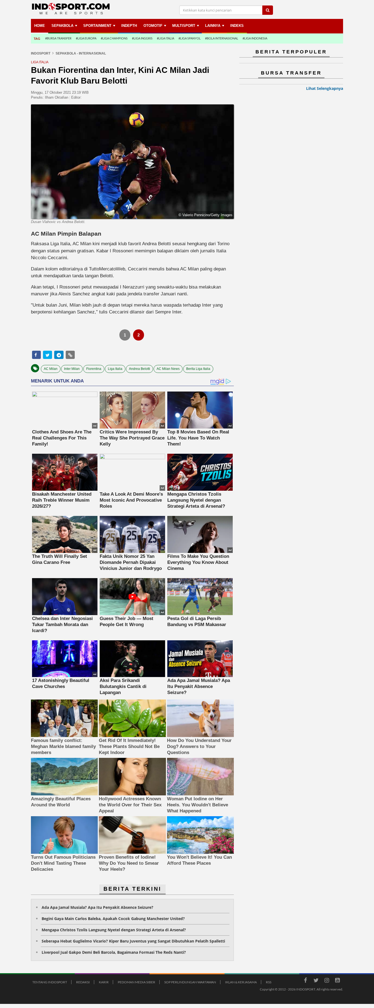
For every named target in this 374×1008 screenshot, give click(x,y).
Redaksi (83, 982)
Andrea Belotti (139, 369)
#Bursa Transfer (58, 38)
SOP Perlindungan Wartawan (190, 982)
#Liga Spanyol (190, 38)
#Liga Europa (86, 38)
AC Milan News (168, 369)
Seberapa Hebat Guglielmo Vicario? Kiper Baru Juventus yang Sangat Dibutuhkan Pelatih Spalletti (133, 941)
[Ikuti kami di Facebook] (305, 981)
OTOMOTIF (152, 26)
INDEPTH (129, 26)
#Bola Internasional (221, 38)
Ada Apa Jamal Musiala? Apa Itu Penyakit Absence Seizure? (97, 907)
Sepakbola (62, 26)
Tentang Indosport (49, 982)
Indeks (237, 26)
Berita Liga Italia (198, 369)
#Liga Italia (165, 38)
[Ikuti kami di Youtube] (337, 981)
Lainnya (212, 26)
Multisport (183, 26)
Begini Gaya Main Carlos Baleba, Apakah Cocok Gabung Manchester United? (113, 918)
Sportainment (97, 26)
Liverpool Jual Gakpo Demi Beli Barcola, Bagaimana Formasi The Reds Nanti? (114, 952)
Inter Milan (72, 369)
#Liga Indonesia (255, 38)
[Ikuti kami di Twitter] (316, 981)
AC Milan (50, 369)
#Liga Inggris (142, 38)
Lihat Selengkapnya (324, 88)
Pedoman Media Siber (136, 982)
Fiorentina (93, 369)
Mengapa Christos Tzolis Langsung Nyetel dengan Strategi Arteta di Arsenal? (114, 929)
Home (39, 26)
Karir (104, 982)
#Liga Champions (114, 38)
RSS (268, 982)
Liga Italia (115, 369)
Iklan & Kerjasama (241, 982)
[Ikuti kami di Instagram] (326, 981)
